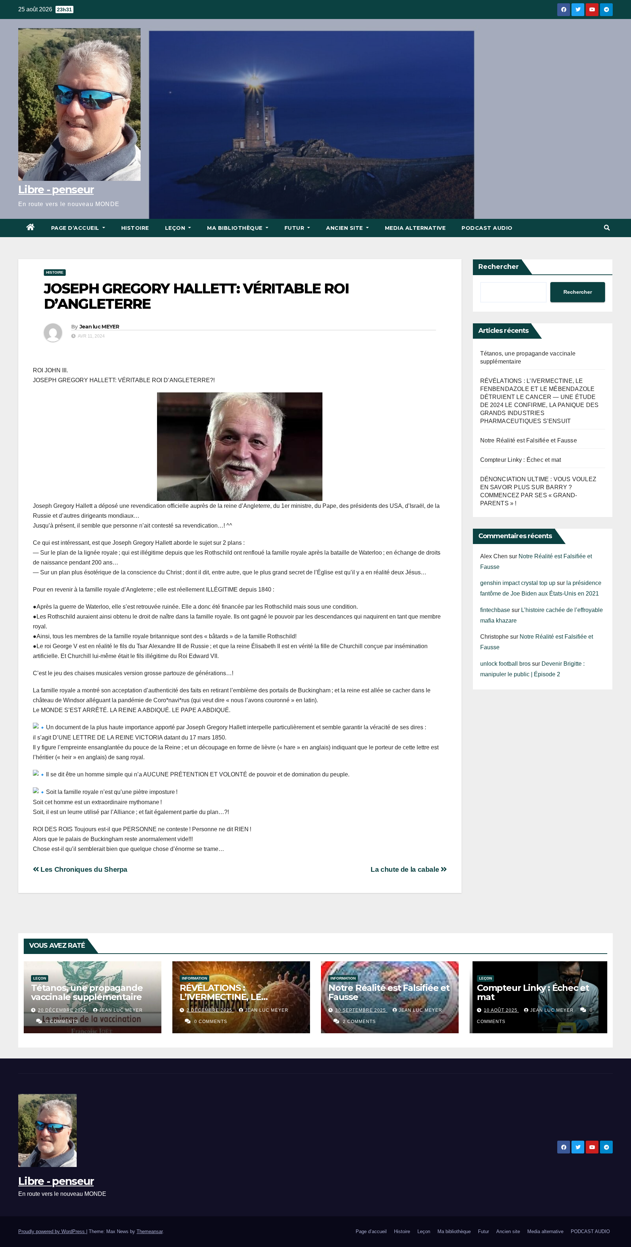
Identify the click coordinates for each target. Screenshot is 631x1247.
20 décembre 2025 (63, 1010)
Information (194, 978)
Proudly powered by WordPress (52, 1231)
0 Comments (62, 1021)
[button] (607, 228)
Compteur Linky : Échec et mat (520, 460)
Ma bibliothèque (235, 228)
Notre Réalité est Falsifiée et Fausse (528, 440)
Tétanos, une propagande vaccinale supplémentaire (86, 992)
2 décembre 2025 (210, 1010)
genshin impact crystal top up (517, 583)
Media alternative (415, 228)
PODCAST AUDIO (487, 228)
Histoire (135, 228)
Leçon (176, 228)
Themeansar (149, 1231)
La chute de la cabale (406, 869)
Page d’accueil (76, 228)
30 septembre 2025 (361, 1010)
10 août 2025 (501, 1010)
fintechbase (495, 610)
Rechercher (498, 267)
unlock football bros (505, 664)
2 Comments (359, 1021)
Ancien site (345, 228)
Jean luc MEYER (99, 326)
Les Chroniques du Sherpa (83, 869)
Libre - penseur (56, 189)
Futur (295, 228)
